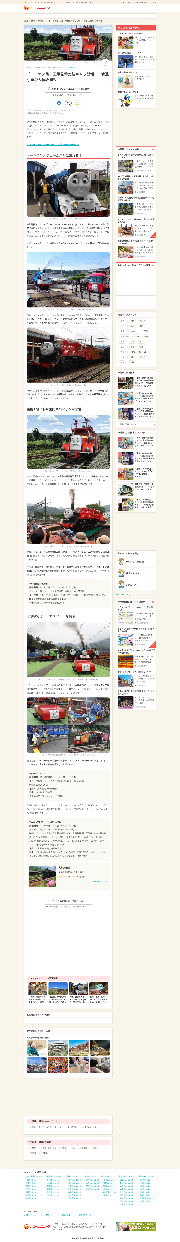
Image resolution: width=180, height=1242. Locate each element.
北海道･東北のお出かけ (33, 1176)
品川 (132, 342)
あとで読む (127, 2)
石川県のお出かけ (53, 1189)
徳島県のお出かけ (126, 1204)
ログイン (153, 2)
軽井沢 (142, 357)
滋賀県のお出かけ (109, 1195)
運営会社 (49, 1215)
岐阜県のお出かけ (92, 1183)
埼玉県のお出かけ (74, 1189)
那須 (122, 331)
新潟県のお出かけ (53, 1186)
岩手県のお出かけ (32, 1189)
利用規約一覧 (85, 1215)
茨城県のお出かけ (74, 1198)
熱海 (64, 1148)
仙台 (132, 321)
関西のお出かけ (107, 1176)
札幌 (137, 336)
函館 (122, 362)
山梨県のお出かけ (53, 1183)
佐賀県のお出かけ (146, 1183)
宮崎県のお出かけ (146, 1195)
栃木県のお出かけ (74, 1195)
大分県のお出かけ (146, 1192)
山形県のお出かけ (32, 1195)
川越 (122, 357)
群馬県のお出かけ (74, 1192)
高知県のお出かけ (126, 1198)
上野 (122, 347)
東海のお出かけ (91, 1176)
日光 (147, 336)
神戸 (122, 326)
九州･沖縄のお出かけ (147, 1176)
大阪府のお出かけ (109, 1180)
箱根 (122, 342)
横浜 (122, 321)
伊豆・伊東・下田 (49, 1148)
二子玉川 (145, 331)
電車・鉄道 (36, 1127)
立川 (141, 342)
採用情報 (66, 1215)
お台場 (133, 331)
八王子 (123, 352)
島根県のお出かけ (126, 1192)
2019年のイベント (89, 1127)
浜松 (74, 1148)
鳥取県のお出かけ (126, 1189)
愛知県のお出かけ (92, 1180)
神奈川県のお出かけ (75, 1183)
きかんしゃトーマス (54, 1127)
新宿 (132, 326)
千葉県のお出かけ (74, 1186)
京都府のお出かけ (109, 1183)
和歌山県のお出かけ (110, 1192)
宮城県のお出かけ (32, 1183)
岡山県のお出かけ (126, 1183)
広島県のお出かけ (126, 1180)
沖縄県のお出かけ (146, 1201)
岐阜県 (95, 1148)
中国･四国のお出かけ (127, 1176)
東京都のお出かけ (74, 1180)
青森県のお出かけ (32, 1186)
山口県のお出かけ (126, 1186)
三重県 (33, 1153)
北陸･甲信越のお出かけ (55, 1176)
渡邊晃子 (72, 68)
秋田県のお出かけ (32, 1192)
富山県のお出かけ (53, 1192)
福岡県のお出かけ (146, 1180)
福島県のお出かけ (32, 1198)
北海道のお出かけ (32, 1180)
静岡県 (45, 1153)
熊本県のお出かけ (146, 1189)
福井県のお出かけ (53, 1195)
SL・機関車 (72, 1127)
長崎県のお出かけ (146, 1186)
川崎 (141, 326)
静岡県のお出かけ (92, 1189)
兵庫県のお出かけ (109, 1186)
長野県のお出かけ (53, 1180)
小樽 (132, 362)
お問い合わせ (30, 1215)
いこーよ (30, 2)
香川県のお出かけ (126, 1201)
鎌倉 (141, 347)
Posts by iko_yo (123, 595)
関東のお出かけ (73, 1176)
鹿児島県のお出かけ (147, 1198)
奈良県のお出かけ (109, 1189)
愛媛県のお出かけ (126, 1195)
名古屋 (33, 1148)
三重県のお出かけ (92, 1186)
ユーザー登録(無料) (140, 2)
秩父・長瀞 (125, 336)
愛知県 (84, 1148)
